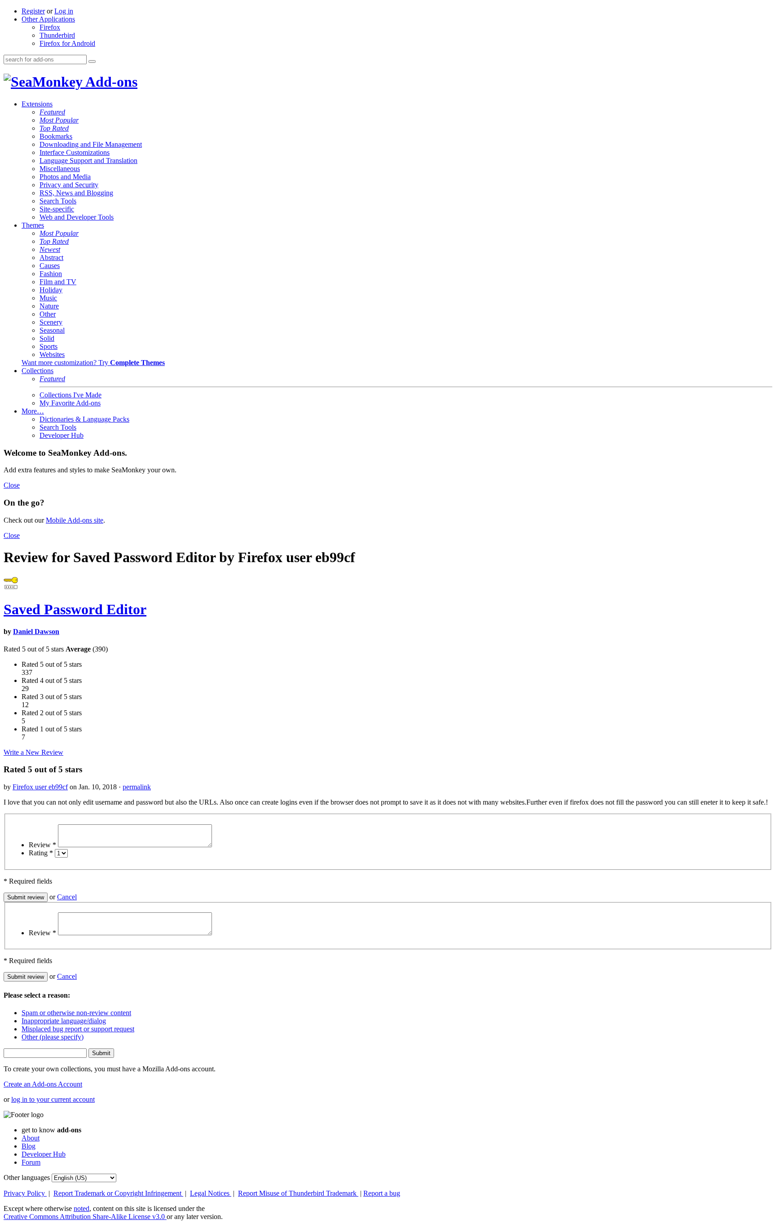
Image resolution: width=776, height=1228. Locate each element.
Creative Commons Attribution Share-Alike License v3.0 (85, 1216)
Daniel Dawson (36, 631)
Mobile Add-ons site (74, 520)
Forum (31, 1162)
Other (48, 314)
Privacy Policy (25, 1193)
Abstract (51, 257)
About (31, 1138)
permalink (137, 787)
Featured (52, 112)
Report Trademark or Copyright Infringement (118, 1193)
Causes (50, 265)
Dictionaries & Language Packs (84, 419)
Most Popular (59, 120)
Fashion (51, 273)
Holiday (51, 290)
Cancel (67, 897)
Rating (41, 853)
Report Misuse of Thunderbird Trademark (298, 1193)
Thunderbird (57, 35)
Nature (49, 306)
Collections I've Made (70, 395)
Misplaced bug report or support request (78, 1029)
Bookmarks (56, 136)
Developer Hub (62, 435)
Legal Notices (210, 1193)
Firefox (50, 27)
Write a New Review (33, 752)
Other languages (27, 1177)
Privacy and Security (69, 185)
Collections (37, 370)
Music (48, 298)
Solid (47, 338)
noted (81, 1208)
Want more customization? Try (93, 362)
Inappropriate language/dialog (64, 1021)
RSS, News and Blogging (76, 193)
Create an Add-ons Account (43, 1084)
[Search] (92, 61)
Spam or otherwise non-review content (76, 1013)
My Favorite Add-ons (70, 403)
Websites (52, 354)
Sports (48, 346)
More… (33, 411)
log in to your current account (53, 1099)
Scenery (51, 322)
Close (12, 485)
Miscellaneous (60, 168)
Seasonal (52, 330)
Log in (63, 11)
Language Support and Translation (88, 160)
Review (42, 845)
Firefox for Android (67, 43)
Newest (50, 249)
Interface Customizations (75, 152)
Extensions (37, 104)
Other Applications (48, 19)
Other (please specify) (53, 1037)
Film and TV (58, 282)
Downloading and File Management (91, 144)
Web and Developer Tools (77, 217)
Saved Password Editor (75, 609)
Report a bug (381, 1193)
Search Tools (58, 201)
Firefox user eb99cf (40, 787)
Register (33, 11)
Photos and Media (65, 176)
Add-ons (110, 82)
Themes (33, 225)
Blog (28, 1146)
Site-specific (57, 209)
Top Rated (54, 128)
